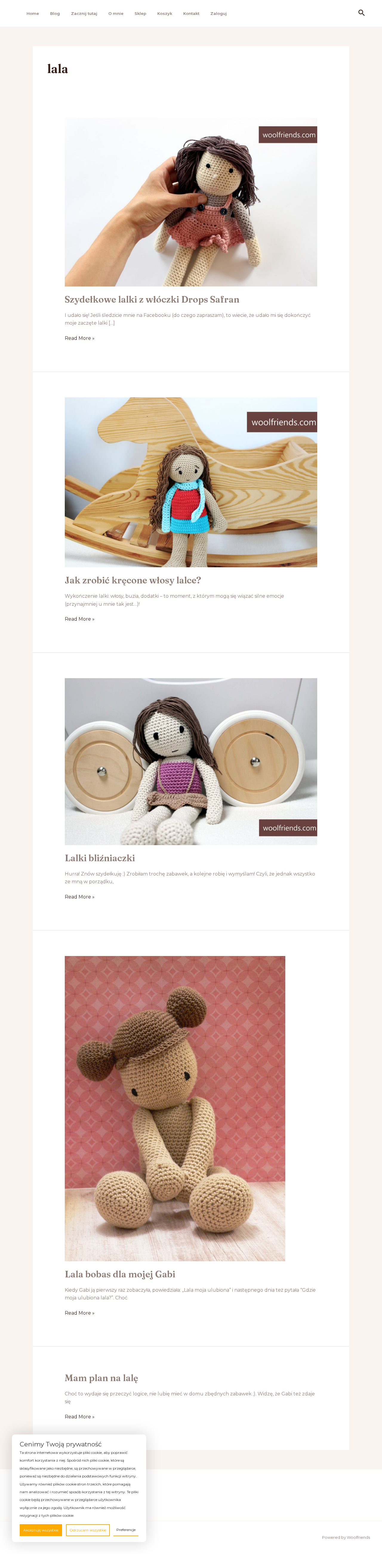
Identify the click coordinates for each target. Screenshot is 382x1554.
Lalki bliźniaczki (100, 858)
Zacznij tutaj (84, 13)
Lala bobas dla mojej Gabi (120, 1274)
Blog (55, 13)
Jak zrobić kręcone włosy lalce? (133, 580)
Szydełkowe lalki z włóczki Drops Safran (152, 299)
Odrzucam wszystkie (88, 1530)
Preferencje (125, 1529)
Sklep (140, 13)
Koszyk (164, 13)
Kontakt (191, 13)
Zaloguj (218, 13)
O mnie (116, 13)
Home (33, 13)
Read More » (80, 338)
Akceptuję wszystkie (40, 1530)
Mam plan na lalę (101, 1377)
